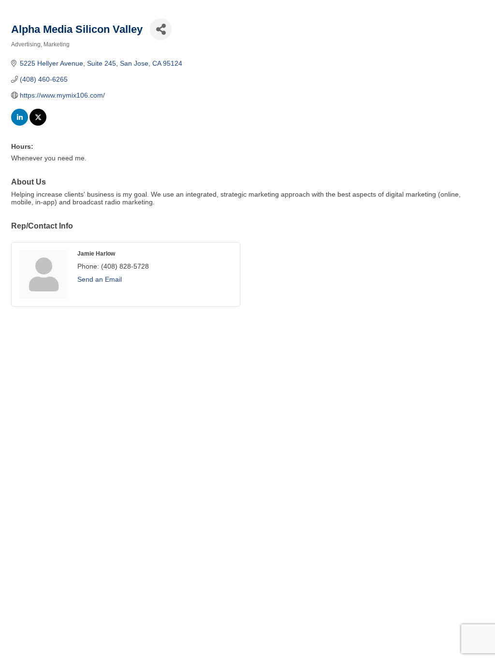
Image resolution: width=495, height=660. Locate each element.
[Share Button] (161, 29)
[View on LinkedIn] (19, 123)
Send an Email (99, 279)
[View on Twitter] (37, 123)
